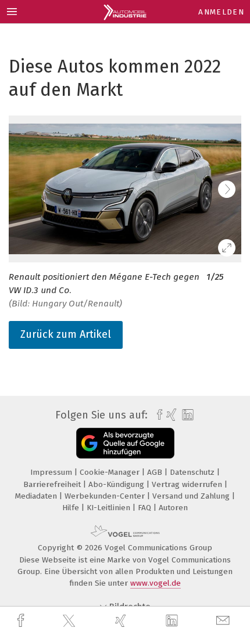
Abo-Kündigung (117, 484)
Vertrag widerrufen (188, 484)
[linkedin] (173, 621)
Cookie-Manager (111, 472)
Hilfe (71, 508)
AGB (156, 472)
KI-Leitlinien (110, 508)
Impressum (52, 472)
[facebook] (22, 621)
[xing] (122, 621)
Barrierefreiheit (53, 484)
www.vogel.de (155, 583)
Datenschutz (193, 472)
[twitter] (70, 621)
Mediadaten (37, 496)
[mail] (224, 621)
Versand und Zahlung (192, 496)
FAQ (145, 508)
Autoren (173, 508)
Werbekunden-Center (106, 496)
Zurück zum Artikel (65, 334)
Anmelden (221, 12)
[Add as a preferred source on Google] (125, 443)
